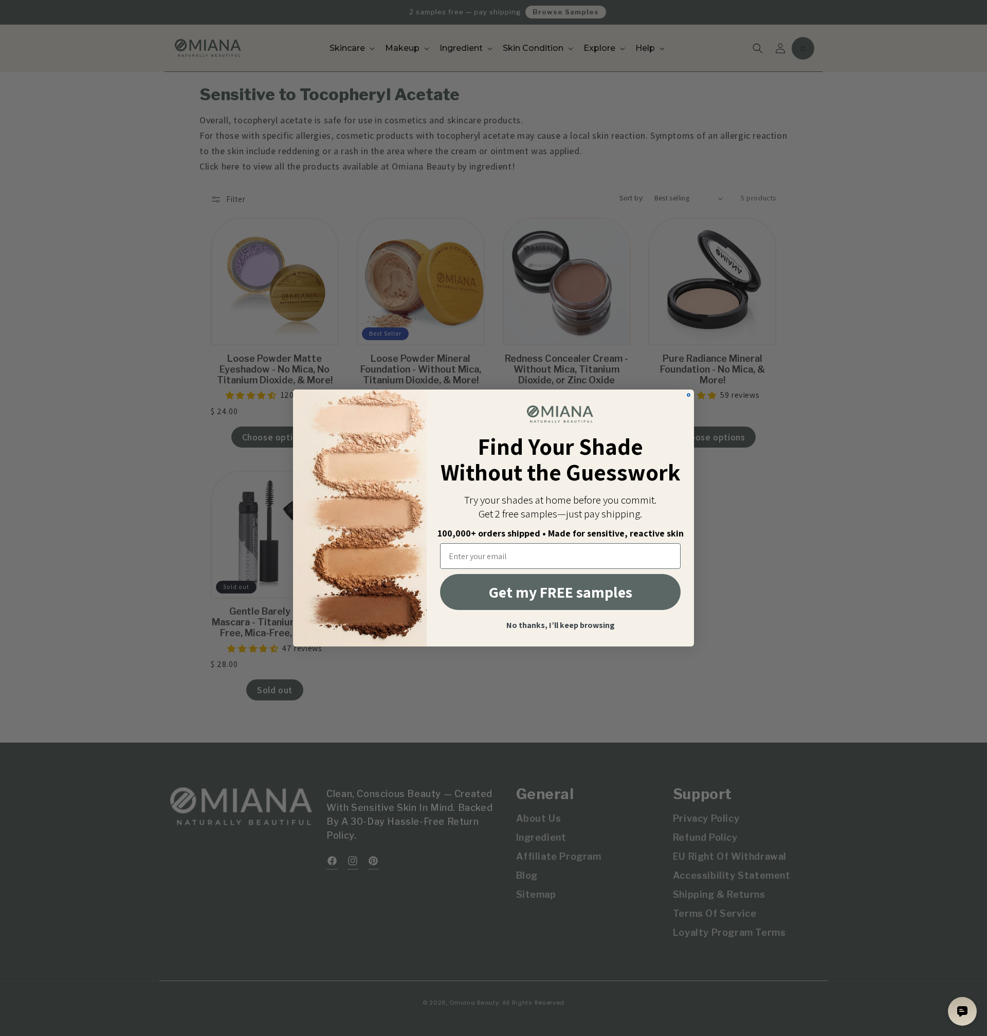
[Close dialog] (688, 395)
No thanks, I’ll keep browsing (560, 625)
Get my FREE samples (560, 592)
